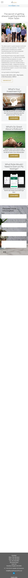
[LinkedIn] (14, 573)
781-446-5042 (15, 559)
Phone (3, 230)
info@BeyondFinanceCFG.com (14, 570)
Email (2, 222)
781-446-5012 (15, 557)
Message (3, 239)
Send (4, 252)
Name (3, 213)
